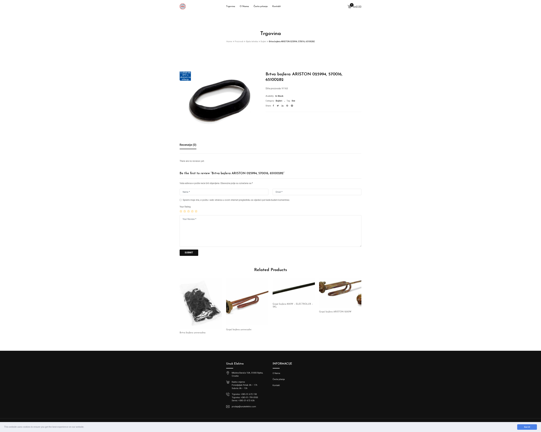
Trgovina (230, 6)
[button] (85, 427)
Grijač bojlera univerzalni (238, 330)
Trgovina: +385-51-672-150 (244, 394)
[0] (349, 6)
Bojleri (279, 101)
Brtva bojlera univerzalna (192, 333)
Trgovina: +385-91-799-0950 (245, 397)
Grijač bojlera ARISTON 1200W (335, 312)
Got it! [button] (527, 427)
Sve (293, 101)
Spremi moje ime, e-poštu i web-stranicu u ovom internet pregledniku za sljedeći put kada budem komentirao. (236, 200)
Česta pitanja (261, 6)
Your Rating (185, 206)
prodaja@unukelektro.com (244, 406)
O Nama (244, 6)
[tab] (188, 145)
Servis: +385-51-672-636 (243, 400)
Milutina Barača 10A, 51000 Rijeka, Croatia (247, 374)
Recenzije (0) (188, 144)
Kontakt (276, 6)
